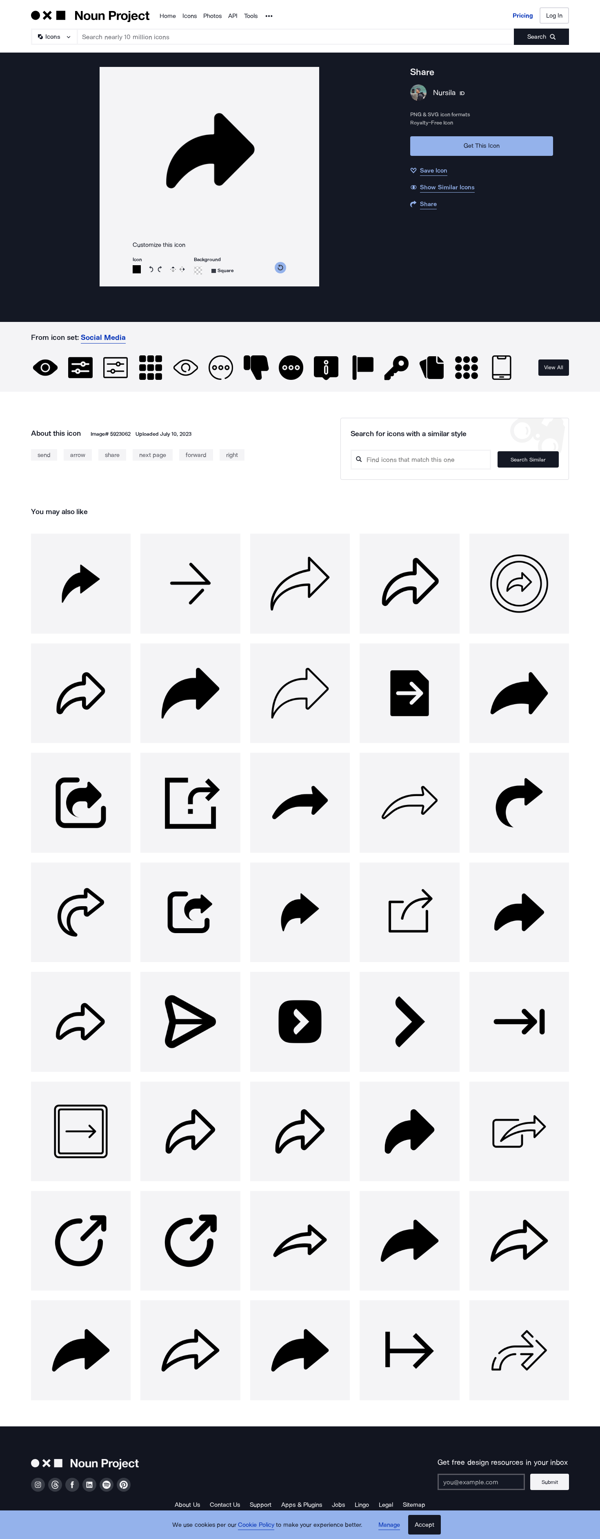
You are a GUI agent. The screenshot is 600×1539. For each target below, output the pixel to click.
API (233, 16)
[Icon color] (136, 269)
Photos (212, 16)
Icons (189, 16)
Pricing (523, 15)
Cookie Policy (256, 1524)
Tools (251, 16)
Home (168, 16)
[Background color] (197, 270)
